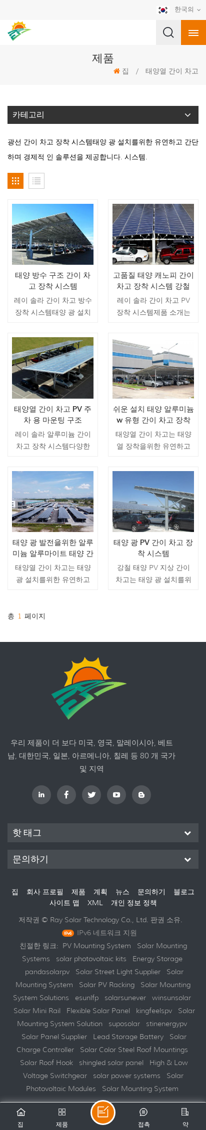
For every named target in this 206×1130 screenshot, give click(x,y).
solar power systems (126, 1075)
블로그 (184, 891)
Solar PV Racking (106, 984)
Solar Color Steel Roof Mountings (134, 1049)
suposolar (124, 1023)
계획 (101, 891)
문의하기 (152, 891)
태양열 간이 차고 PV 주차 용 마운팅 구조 (53, 414)
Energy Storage (157, 958)
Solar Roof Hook (46, 1062)
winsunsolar (171, 997)
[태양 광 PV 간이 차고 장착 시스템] (153, 501)
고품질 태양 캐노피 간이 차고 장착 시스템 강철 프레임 (153, 281)
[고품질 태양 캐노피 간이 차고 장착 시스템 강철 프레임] (153, 234)
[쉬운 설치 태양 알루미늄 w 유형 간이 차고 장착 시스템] (153, 367)
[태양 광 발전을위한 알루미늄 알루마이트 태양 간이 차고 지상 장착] (53, 501)
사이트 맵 (66, 902)
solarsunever (125, 997)
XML (96, 902)
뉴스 (123, 891)
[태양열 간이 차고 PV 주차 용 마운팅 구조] (53, 367)
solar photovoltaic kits (91, 958)
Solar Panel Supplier (54, 1036)
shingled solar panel (111, 1062)
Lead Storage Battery (128, 1036)
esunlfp (86, 997)
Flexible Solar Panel (98, 1010)
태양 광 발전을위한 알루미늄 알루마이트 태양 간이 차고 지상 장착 (53, 548)
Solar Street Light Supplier (118, 971)
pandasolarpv (47, 971)
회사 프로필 (45, 891)
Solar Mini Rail (37, 1010)
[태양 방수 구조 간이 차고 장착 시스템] (53, 234)
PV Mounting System (96, 945)
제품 (79, 891)
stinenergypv (166, 1023)
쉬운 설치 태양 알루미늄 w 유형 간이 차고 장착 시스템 (153, 415)
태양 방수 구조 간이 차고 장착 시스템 (52, 280)
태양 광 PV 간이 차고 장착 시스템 (153, 548)
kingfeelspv (154, 1010)
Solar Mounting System (140, 1088)
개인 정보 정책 (134, 902)
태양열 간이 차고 (172, 70)
